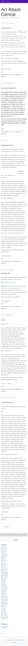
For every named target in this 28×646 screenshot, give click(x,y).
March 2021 (3, 548)
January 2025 (4, 547)
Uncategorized (4, 627)
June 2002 (3, 608)
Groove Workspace (6, 328)
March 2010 (3, 571)
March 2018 (3, 553)
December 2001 (4, 617)
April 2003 (3, 593)
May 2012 (3, 562)
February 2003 (4, 596)
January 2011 (4, 568)
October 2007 (4, 588)
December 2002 (4, 599)
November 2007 (4, 587)
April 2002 (3, 611)
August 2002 (3, 605)
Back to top (14, 642)
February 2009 (4, 576)
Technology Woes (5, 626)
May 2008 (3, 582)
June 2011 (3, 566)
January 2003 (4, 597)
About (8, 1)
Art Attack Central (19, 640)
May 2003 (3, 591)
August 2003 (3, 590)
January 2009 (4, 578)
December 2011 (4, 565)
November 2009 (4, 574)
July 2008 (3, 579)
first (25, 417)
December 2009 (4, 572)
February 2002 (4, 614)
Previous (6, 526)
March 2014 (3, 560)
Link (2, 72)
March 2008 (3, 585)
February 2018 (4, 554)
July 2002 (3, 606)
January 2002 (4, 615)
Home (3, 1)
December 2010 (4, 569)
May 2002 (3, 609)
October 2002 (4, 602)
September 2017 (4, 556)
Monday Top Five (17, 501)
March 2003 (3, 594)
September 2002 (4, 603)
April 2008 (3, 584)
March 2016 (3, 559)
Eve (2, 277)
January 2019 (4, 550)
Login (2, 633)
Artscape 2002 (12, 286)
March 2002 (3, 612)
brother (20, 332)
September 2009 (4, 575)
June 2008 (3, 581)
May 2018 (3, 551)
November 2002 (4, 600)
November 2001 (4, 618)
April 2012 (3, 563)
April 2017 (3, 557)
